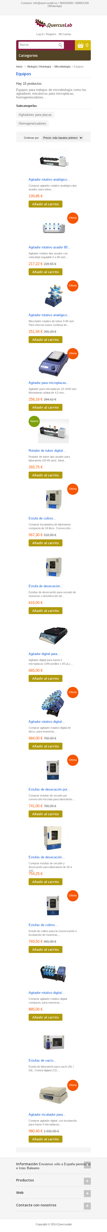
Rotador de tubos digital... (47, 450)
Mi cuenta (65, 34)
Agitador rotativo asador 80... (49, 247)
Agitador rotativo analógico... (49, 179)
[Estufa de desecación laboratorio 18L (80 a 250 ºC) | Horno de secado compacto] (53, 567)
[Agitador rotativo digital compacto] (53, 974)
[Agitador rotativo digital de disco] (53, 703)
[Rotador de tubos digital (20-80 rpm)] (53, 431)
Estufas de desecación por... (49, 789)
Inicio (19, 66)
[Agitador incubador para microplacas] (53, 1095)
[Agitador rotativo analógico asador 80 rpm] (53, 160)
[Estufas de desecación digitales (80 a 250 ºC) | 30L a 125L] (53, 838)
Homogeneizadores (32, 123)
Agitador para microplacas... (49, 383)
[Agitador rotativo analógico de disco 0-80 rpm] (53, 296)
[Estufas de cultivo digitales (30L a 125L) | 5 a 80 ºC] (53, 906)
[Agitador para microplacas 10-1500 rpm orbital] (53, 364)
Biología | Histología (39, 66)
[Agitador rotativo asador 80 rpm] (53, 228)
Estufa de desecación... (46, 586)
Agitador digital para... (44, 654)
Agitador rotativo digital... (47, 722)
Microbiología (62, 66)
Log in (40, 34)
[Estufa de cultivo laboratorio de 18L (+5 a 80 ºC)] (53, 499)
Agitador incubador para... (47, 1114)
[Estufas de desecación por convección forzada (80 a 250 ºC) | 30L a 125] (53, 770)
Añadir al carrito (45, 204)
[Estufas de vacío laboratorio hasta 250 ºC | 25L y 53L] (53, 1041)
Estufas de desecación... (47, 857)
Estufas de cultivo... (43, 925)
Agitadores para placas (35, 115)
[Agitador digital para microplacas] (53, 635)
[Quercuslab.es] (53, 23)
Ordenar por (31, 137)
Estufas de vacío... (42, 1060)
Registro (51, 34)
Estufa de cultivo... (42, 518)
